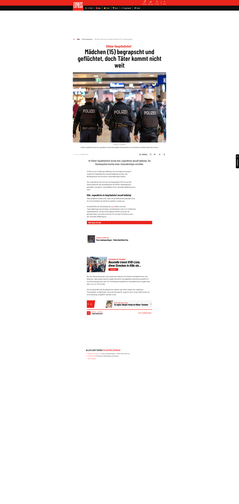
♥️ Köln (98, 8)
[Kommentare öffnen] (151, 154)
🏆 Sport (115, 8)
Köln (78, 39)
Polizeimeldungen (87, 39)
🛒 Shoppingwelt (126, 8)
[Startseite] (74, 39)
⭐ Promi (106, 8)
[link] (78, 5)
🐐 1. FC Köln (89, 8)
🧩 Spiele (137, 8)
